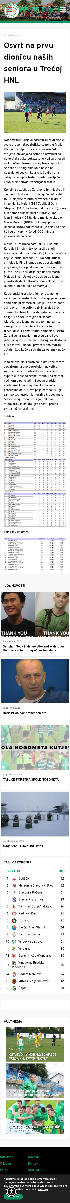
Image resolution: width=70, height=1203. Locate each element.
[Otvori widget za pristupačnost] (11, 1191)
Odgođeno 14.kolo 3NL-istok (23, 846)
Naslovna (6, 1157)
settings (43, 1189)
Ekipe (4, 1170)
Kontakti (34, 1164)
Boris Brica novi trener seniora (24, 713)
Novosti (33, 1157)
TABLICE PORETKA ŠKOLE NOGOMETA (31, 780)
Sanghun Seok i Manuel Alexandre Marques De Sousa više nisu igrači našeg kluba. (34, 649)
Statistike (35, 1170)
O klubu (5, 1164)
